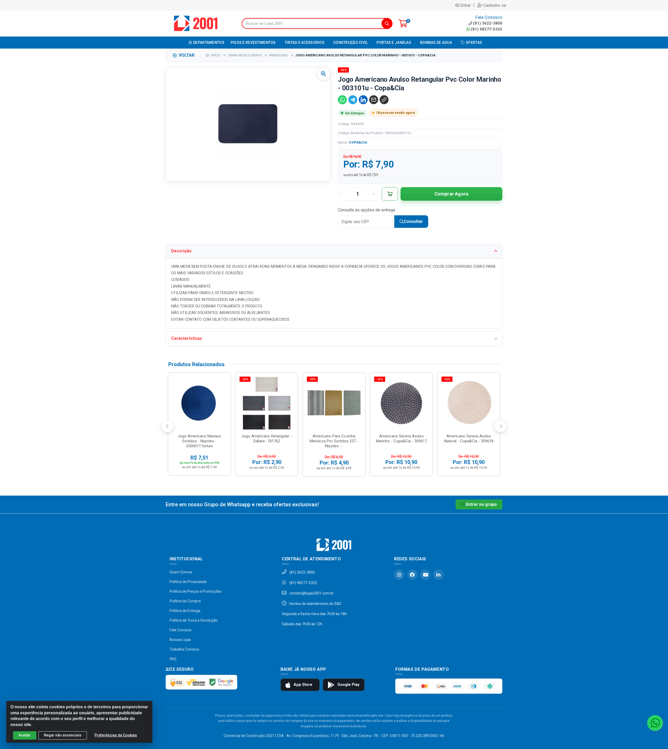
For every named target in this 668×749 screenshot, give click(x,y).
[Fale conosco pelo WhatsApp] (655, 723)
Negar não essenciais (62, 735)
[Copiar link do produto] (384, 99)
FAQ (173, 659)
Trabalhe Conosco (184, 649)
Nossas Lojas (180, 640)
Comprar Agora (451, 194)
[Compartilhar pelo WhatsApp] (342, 99)
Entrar (465, 5)
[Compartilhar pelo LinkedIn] (363, 99)
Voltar (186, 55)
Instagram (399, 574)
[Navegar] (168, 426)
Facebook (412, 574)
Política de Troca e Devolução (194, 620)
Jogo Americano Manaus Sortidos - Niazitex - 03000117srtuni (199, 441)
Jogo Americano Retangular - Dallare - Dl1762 (266, 438)
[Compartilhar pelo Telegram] (352, 99)
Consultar (413, 221)
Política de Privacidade (188, 582)
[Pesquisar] (386, 23)
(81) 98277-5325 (486, 29)
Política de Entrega (185, 611)
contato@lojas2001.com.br (311, 593)
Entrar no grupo (481, 504)
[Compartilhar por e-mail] (373, 99)
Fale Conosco (181, 630)
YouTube (425, 574)
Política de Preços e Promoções (196, 591)
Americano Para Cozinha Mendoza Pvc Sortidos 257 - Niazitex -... (334, 441)
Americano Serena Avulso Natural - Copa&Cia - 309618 (468, 438)
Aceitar (25, 735)
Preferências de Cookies (115, 735)
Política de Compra (185, 601)
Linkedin (438, 574)
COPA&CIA (358, 142)
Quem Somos (181, 572)
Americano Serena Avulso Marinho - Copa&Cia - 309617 (401, 438)
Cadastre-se (495, 5)
